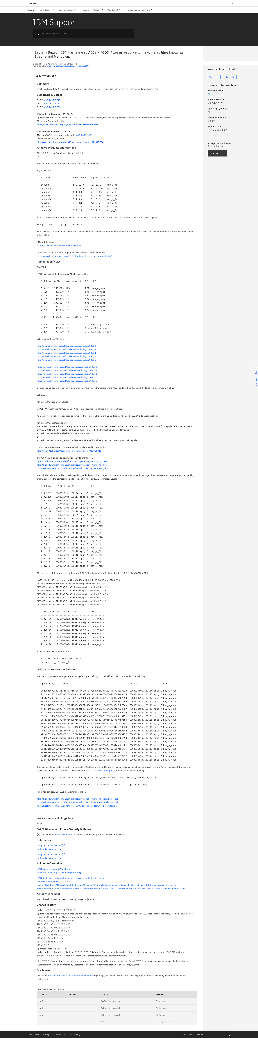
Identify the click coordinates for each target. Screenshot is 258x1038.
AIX (41, 1001)
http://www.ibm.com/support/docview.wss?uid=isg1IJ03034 (66, 352)
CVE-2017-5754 (52, 107)
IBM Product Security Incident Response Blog (59, 872)
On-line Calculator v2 (47, 849)
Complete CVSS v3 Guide (49, 854)
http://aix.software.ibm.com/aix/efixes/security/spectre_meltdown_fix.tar (72, 464)
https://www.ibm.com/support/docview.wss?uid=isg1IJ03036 (67, 380)
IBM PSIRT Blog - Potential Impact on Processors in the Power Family (70, 878)
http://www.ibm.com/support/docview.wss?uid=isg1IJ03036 (66, 359)
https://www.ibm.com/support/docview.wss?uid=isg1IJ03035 (67, 377)
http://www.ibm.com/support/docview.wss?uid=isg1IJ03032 (66, 345)
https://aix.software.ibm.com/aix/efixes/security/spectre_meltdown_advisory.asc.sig (78, 802)
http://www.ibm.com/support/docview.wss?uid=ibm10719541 (68, 124)
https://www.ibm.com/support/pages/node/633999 (68, 65)
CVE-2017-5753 (52, 103)
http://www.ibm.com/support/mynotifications (59, 245)
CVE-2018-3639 (84, 135)
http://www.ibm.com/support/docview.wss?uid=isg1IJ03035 (66, 356)
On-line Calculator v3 (47, 858)
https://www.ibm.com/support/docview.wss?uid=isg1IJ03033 (67, 370)
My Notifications (62, 834)
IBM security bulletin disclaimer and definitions (71, 975)
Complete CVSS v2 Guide (49, 845)
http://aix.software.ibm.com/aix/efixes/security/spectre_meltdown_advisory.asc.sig (77, 798)
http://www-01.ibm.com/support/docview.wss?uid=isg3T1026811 (69, 450)
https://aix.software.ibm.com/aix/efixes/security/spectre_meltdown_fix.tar (73, 468)
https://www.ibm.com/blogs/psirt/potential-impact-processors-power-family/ (74, 256)
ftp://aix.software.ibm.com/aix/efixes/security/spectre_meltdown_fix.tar (72, 461)
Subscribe (214, 153)
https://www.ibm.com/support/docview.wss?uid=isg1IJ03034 (67, 373)
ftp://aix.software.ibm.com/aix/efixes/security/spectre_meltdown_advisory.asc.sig (77, 805)
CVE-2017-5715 (52, 100)
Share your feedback (256, 378)
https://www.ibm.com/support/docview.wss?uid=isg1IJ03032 (67, 366)
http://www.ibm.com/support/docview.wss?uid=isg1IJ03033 (66, 349)
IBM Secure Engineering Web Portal (54, 869)
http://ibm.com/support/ (103, 770)
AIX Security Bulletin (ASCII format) (54, 881)
